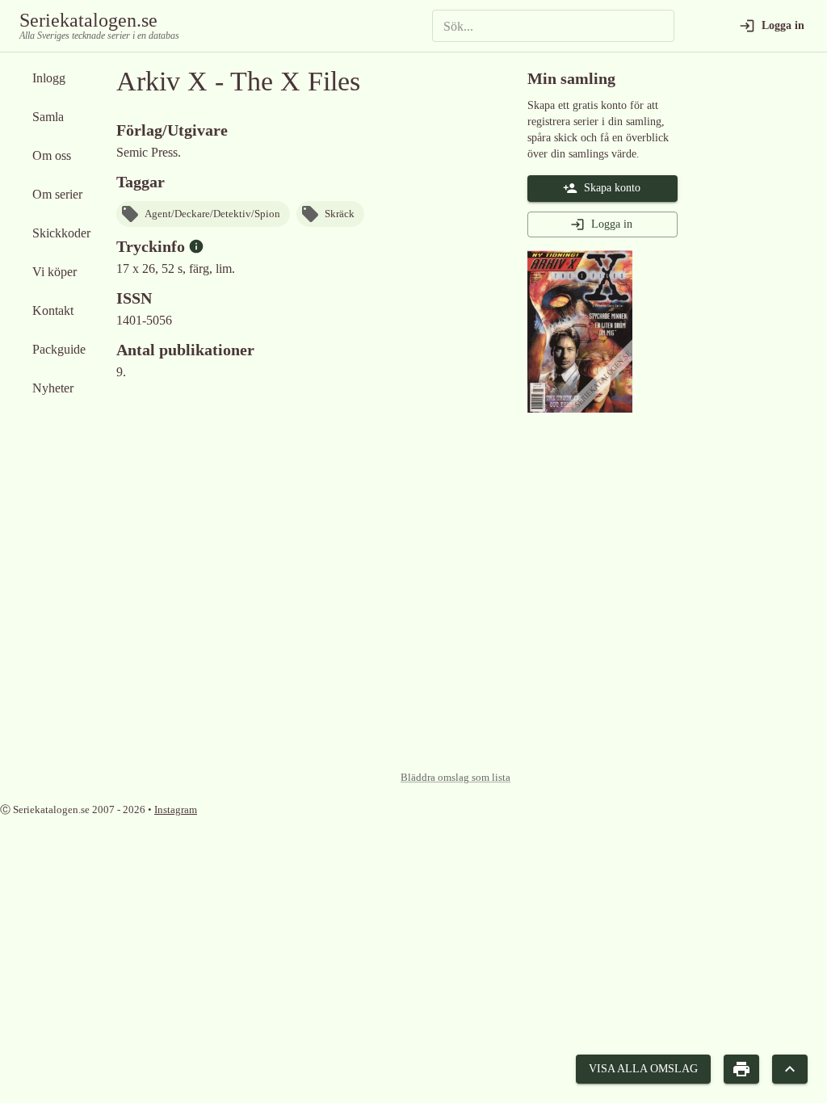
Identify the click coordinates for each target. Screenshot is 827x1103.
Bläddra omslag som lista (455, 777)
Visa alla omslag (643, 1069)
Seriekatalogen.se (88, 20)
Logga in (611, 224)
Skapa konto (612, 188)
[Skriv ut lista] (741, 1069)
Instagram (175, 809)
